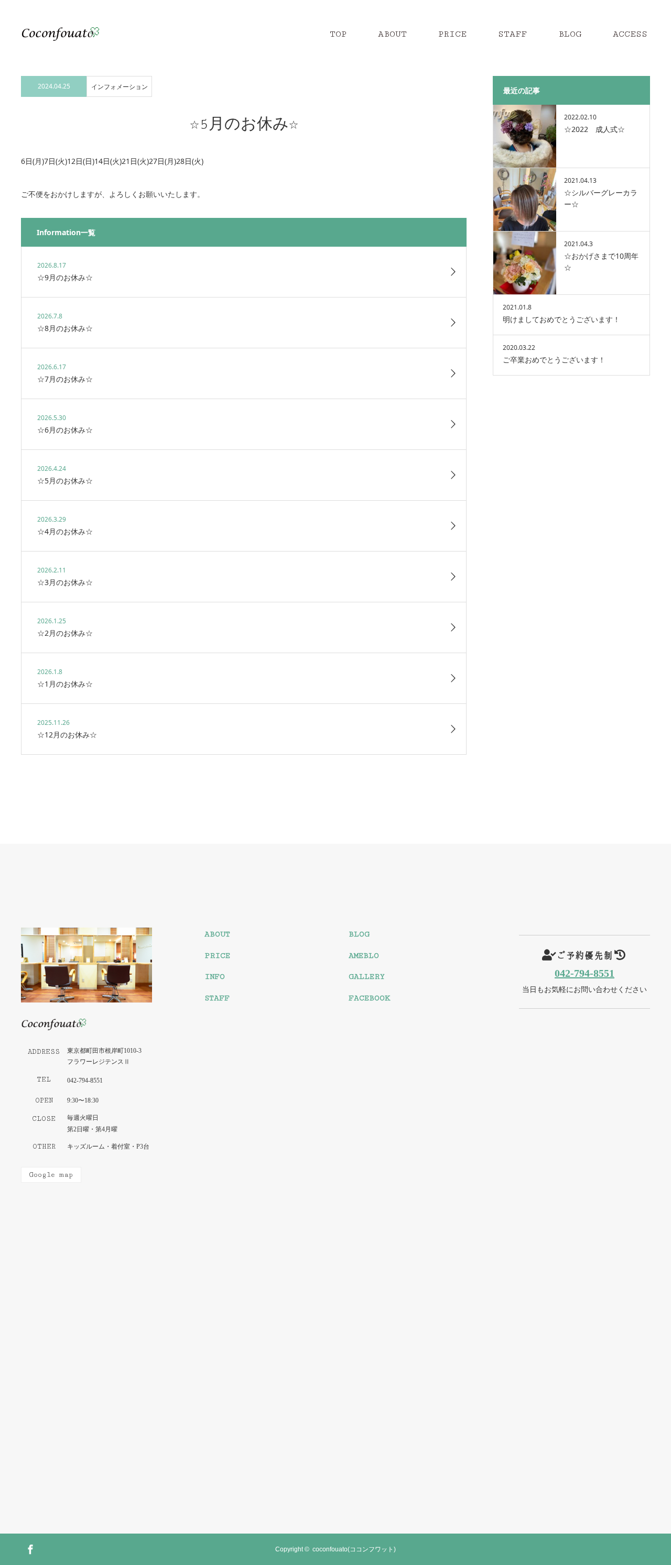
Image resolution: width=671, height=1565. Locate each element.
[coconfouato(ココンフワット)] (99, 34)
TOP (338, 34)
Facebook (29, 1548)
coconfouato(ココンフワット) (354, 1549)
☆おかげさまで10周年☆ (601, 261)
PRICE (452, 34)
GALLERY (367, 976)
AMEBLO (364, 955)
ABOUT (392, 34)
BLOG (569, 34)
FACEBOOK (369, 998)
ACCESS (630, 34)
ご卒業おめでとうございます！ (554, 360)
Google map (51, 1175)
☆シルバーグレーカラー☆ (600, 198)
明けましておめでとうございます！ (561, 319)
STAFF (512, 34)
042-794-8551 (584, 973)
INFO (214, 976)
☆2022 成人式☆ (594, 129)
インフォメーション (119, 86)
